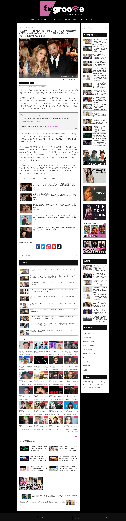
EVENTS (59, 517)
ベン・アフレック (42, 86)
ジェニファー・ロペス (32, 86)
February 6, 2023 (52, 126)
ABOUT (77, 518)
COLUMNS (77, 517)
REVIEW (68, 517)
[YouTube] (54, 246)
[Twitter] (43, 246)
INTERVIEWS (33, 517)
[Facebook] (37, 246)
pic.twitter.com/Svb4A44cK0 (31, 121)
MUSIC (50, 517)
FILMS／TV (42, 517)
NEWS (32, 82)
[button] (76, 255)
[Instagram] (48, 246)
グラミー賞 (23, 86)
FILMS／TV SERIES (25, 82)
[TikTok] (59, 246)
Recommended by (71, 431)
